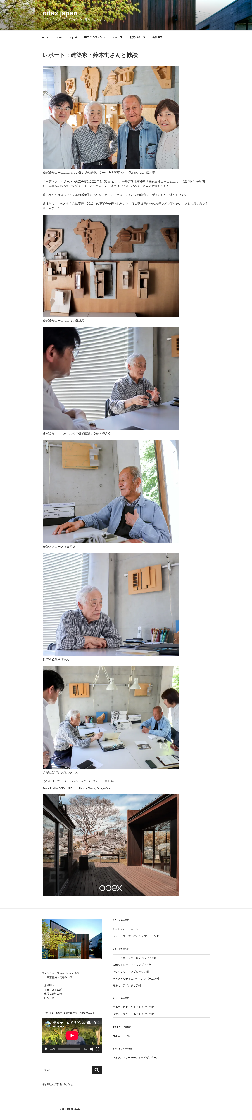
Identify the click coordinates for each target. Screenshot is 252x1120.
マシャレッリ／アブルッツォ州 (131, 971)
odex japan (60, 13)
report (73, 37)
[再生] (46, 1049)
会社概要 (157, 37)
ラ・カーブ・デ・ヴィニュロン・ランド (136, 936)
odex (45, 37)
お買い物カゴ (137, 37)
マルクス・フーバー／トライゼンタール (136, 1057)
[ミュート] (92, 1049)
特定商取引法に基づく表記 (57, 1084)
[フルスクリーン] (97, 1049)
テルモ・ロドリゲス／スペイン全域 (133, 1007)
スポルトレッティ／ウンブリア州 (132, 964)
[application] (72, 1035)
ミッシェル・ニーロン (125, 929)
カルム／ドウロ (122, 1035)
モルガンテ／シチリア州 (127, 985)
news (59, 37)
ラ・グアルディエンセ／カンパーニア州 (136, 978)
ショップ (117, 37)
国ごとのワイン (93, 37)
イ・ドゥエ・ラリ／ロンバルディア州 (134, 957)
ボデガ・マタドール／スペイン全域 (133, 1014)
